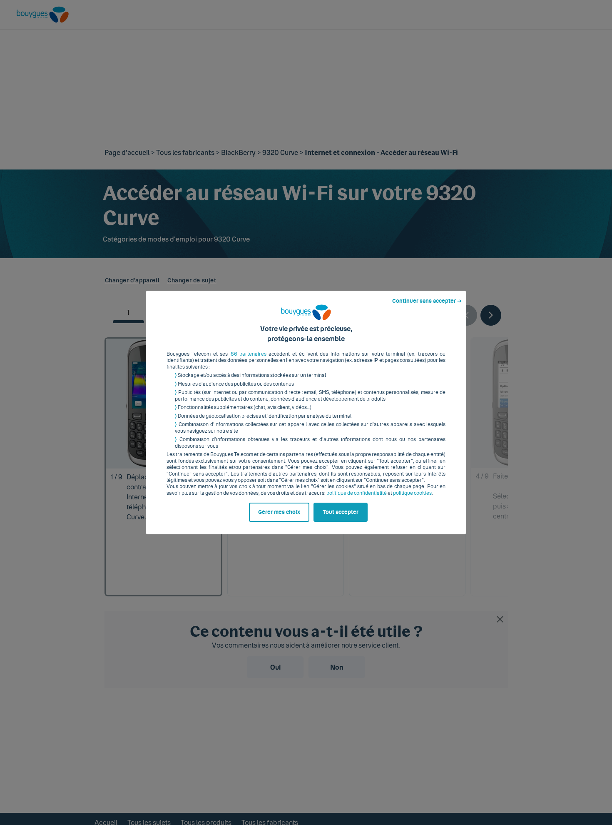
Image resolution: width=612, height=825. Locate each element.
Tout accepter (340, 512)
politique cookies (412, 493)
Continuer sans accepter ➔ (427, 301)
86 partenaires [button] (248, 354)
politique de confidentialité (356, 493)
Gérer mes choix (279, 512)
